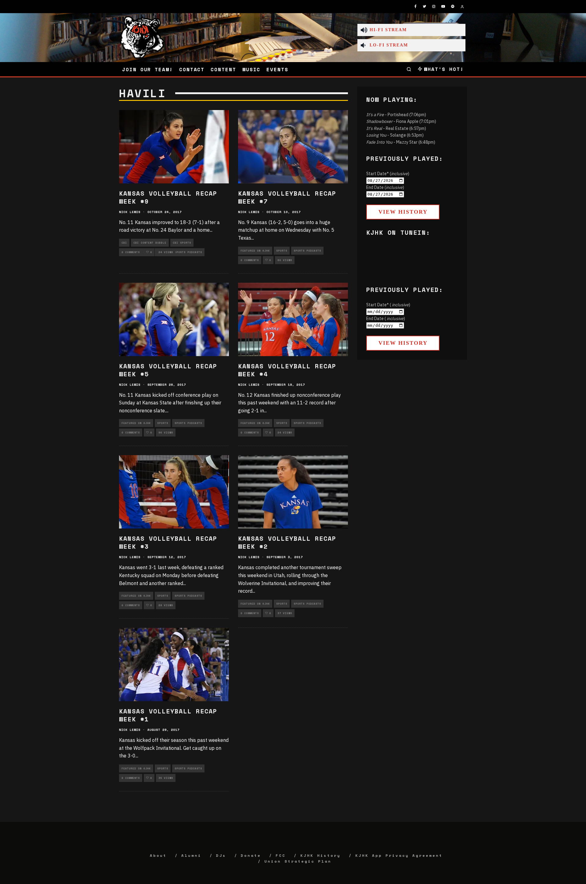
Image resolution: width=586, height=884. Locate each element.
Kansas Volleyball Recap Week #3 (168, 542)
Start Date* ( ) (388, 305)
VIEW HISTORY (403, 212)
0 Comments (130, 252)
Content (223, 69)
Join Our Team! (147, 69)
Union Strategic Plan (297, 861)
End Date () (385, 187)
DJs (221, 855)
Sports (281, 250)
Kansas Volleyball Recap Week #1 (168, 715)
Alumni (191, 855)
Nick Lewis (129, 212)
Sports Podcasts (188, 252)
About (158, 855)
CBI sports (182, 243)
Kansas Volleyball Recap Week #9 (168, 197)
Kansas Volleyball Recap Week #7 (287, 197)
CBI (124, 243)
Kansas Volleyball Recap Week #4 (287, 370)
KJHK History (320, 855)
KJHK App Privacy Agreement (399, 855)
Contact (191, 69)
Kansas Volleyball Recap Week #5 (168, 370)
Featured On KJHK (255, 250)
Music (251, 69)
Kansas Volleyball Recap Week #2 (287, 542)
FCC (281, 855)
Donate (251, 855)
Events (277, 69)
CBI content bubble (149, 243)
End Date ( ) (385, 318)
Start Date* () (387, 173)
